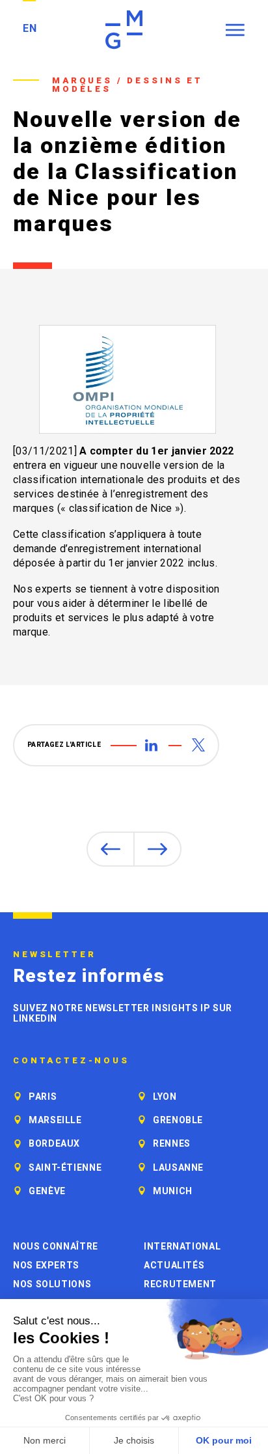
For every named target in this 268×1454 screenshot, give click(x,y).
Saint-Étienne (65, 1167)
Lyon (165, 1096)
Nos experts (46, 1265)
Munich (173, 1191)
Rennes (172, 1143)
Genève (47, 1191)
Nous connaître (55, 1246)
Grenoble (178, 1120)
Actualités (174, 1265)
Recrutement (180, 1284)
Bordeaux (54, 1143)
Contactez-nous (71, 1060)
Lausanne (178, 1167)
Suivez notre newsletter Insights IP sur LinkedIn (122, 1013)
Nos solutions (52, 1284)
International (182, 1246)
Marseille (55, 1120)
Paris (43, 1096)
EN (29, 28)
